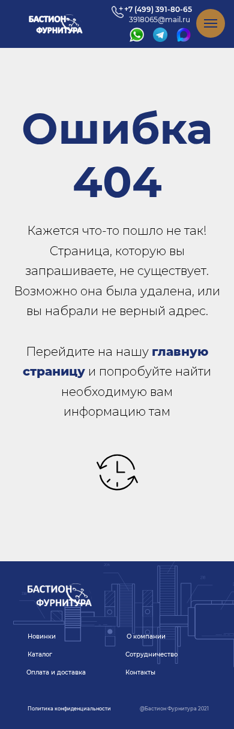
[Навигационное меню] (210, 23)
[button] (69, 708)
